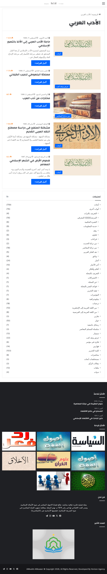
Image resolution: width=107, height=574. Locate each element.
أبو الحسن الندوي (42, 94)
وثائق (95, 256)
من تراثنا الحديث (90, 243)
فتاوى (94, 235)
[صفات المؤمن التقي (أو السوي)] (19, 461)
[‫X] (57, 516)
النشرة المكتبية (91, 222)
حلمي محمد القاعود (41, 71)
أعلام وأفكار (94, 269)
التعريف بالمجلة (92, 273)
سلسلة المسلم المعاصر (89, 329)
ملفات (96, 368)
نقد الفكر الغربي (90, 252)
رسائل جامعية (93, 325)
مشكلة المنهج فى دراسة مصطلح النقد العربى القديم (29, 129)
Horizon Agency (98, 569)
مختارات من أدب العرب (36, 98)
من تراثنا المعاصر (90, 247)
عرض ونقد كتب (92, 338)
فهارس (96, 346)
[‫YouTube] (53, 516)
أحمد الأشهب (43, 38)
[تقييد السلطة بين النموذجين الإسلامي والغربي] (88, 441)
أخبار (97, 260)
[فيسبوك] (60, 516)
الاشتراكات (92, 278)
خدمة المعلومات (90, 226)
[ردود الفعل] (19, 441)
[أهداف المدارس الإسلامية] (53, 481)
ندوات (96, 372)
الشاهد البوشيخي (42, 124)
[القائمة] (103, 4)
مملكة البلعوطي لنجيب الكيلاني (29, 74)
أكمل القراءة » (41, 63)
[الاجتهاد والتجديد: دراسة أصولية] (88, 461)
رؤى (95, 230)
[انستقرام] (50, 516)
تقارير (96, 316)
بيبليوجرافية (94, 299)
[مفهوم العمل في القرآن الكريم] (88, 481)
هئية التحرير (92, 290)
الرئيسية (95, 14)
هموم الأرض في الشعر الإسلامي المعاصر (30, 162)
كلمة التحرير (94, 351)
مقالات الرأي (93, 363)
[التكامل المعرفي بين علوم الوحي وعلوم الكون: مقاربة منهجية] (53, 460)
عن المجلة (92, 282)
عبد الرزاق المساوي (41, 157)
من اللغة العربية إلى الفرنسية (85, 312)
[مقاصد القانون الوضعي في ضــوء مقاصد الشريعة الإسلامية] (53, 441)
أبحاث (96, 205)
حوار (97, 320)
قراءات (94, 239)
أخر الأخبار (94, 265)
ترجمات (96, 303)
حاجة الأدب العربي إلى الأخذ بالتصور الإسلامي (28, 43)
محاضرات (95, 355)
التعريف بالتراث (90, 213)
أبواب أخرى (94, 209)
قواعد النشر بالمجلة (89, 286)
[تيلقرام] (46, 516)
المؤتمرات (95, 295)
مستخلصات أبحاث (91, 359)
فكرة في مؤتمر (92, 342)
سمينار (96, 333)
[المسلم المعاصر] (53, 3)
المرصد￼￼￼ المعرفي (87, 217)
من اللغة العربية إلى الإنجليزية (84, 308)
